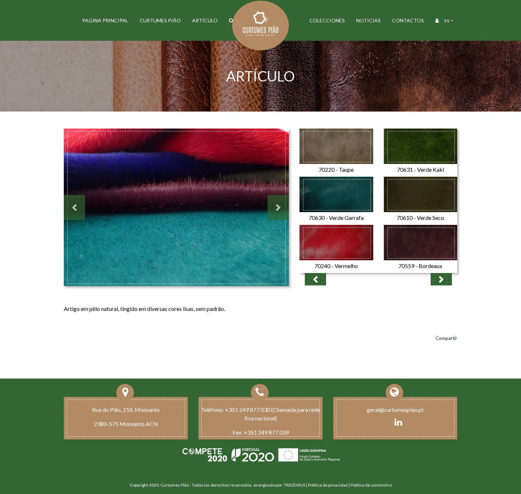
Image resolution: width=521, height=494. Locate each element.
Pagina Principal (105, 20)
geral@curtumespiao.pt (395, 409)
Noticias (368, 20)
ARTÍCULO (205, 20)
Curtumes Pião (160, 20)
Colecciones (327, 20)
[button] (74, 207)
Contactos (408, 20)
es (447, 20)
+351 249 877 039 (266, 432)
